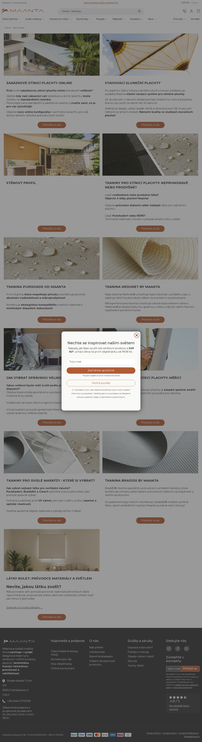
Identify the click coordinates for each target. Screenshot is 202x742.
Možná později (101, 383)
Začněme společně (101, 370)
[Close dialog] (136, 335)
